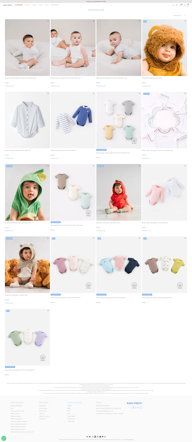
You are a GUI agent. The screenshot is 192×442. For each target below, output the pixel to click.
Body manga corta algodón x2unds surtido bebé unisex (111, 78)
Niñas (46, 5)
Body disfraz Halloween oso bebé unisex (16, 295)
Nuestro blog (42, 405)
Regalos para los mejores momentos (96, 1)
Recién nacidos (71, 416)
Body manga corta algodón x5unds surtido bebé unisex (157, 150)
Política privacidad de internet (18, 429)
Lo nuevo (27, 5)
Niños (40, 5)
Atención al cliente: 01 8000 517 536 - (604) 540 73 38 (108, 408)
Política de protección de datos (18, 426)
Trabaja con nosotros (44, 416)
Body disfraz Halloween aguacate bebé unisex (18, 222)
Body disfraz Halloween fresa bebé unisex (108, 222)
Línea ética (41, 413)
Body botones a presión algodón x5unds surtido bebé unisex (113, 153)
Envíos (12, 408)
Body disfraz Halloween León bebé (152, 78)
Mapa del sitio (42, 418)
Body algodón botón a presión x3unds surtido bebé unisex (67, 225)
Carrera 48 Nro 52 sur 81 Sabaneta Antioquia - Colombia (109, 413)
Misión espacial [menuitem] (55, 4)
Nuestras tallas (71, 418)
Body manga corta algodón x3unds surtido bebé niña (65, 297)
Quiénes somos (43, 411)
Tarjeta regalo (71, 421)
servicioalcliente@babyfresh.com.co (104, 411)
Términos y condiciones (16, 418)
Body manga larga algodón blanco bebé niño (17, 150)
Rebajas (69, 405)
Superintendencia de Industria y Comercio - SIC (22, 432)
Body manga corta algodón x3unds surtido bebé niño (111, 297)
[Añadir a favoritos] (48, 21)
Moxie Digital (130, 439)
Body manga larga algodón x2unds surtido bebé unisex (20, 78)
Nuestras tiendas (43, 408)
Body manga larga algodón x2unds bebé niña (155, 222)
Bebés (34, 5)
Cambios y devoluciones (16, 405)
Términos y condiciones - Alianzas (19, 421)
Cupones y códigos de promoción (19, 424)
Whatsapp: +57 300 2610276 (102, 405)
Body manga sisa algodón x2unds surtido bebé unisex (66, 78)
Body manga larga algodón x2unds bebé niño (63, 150)
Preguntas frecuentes (16, 416)
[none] (28, 5)
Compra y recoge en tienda (17, 411)
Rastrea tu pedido (15, 413)
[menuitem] (19, 4)
